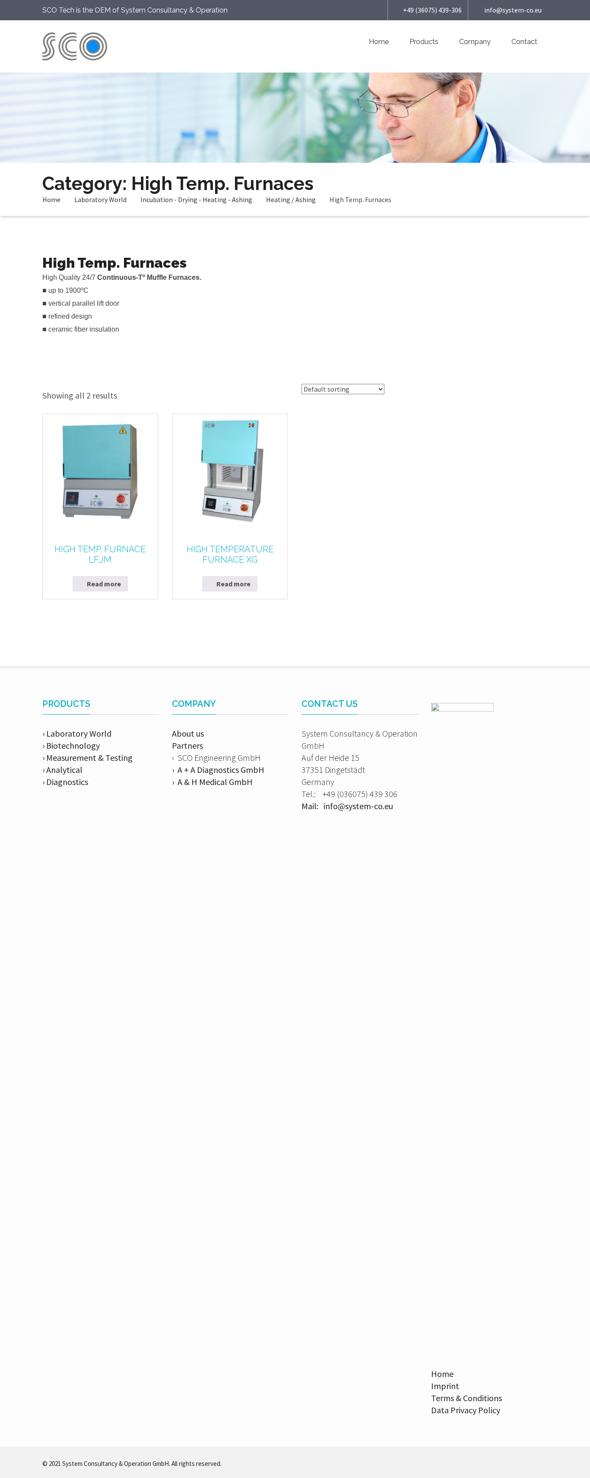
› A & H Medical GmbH (212, 781)
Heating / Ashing (291, 199)
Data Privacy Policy (465, 1410)
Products (423, 42)
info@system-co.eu (513, 10)
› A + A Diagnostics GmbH (218, 769)
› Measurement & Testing (87, 757)
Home (379, 42)
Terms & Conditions (466, 1398)
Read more (104, 583)
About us (188, 733)
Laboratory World (100, 199)
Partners (187, 745)
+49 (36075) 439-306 (432, 10)
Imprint (445, 1385)
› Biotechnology (71, 745)
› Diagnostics (65, 781)
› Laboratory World (76, 733)
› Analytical (62, 769)
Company (475, 42)
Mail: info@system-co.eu (347, 806)
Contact (524, 42)
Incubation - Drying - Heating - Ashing (196, 199)
